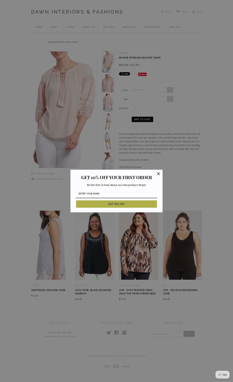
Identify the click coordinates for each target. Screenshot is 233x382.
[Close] (158, 174)
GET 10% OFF (116, 204)
